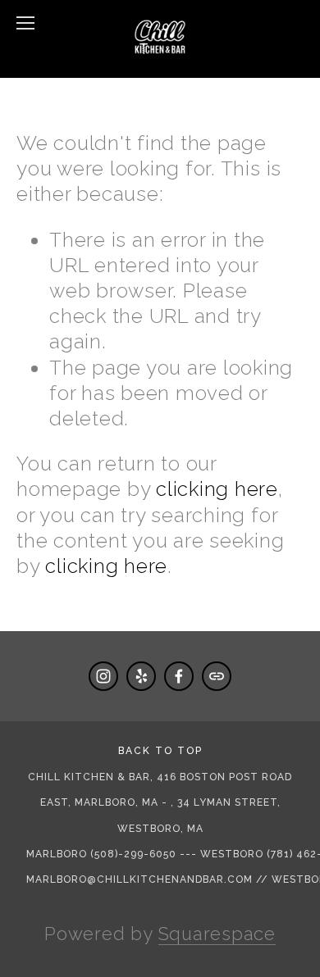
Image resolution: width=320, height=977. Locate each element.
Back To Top (160, 751)
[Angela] (103, 676)
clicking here (217, 489)
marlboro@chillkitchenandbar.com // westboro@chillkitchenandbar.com (165, 879)
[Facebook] (179, 676)
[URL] (216, 676)
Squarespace (217, 933)
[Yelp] (141, 676)
